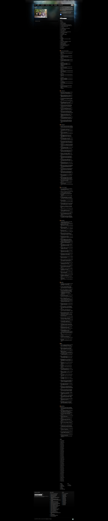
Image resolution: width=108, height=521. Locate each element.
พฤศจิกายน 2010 (62, 477)
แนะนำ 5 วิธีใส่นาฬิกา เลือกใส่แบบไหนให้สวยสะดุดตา (66, 374)
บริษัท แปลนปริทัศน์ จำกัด (53, 510)
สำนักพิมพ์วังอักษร (53, 514)
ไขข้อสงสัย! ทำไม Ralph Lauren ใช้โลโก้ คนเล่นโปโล (66, 362)
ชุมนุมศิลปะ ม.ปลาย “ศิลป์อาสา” (64, 42)
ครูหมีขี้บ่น (62, 484)
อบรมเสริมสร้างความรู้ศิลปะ (64, 34)
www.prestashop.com (53, 496)
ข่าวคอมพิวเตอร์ (63, 124)
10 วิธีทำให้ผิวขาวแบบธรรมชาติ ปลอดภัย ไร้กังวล (66, 365)
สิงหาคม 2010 (62, 480)
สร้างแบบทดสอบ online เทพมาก (54, 511)
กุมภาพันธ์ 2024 (62, 448)
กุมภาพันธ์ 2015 (62, 457)
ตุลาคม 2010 (62, 478)
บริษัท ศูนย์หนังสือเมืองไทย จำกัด (54, 504)
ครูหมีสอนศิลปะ (62, 485)
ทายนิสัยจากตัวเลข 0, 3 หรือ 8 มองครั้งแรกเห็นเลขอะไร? (67, 277)
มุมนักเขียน (62, 282)
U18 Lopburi (62, 46)
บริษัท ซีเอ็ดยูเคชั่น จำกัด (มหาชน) (54, 501)
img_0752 (35, 7)
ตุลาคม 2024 (64, 497)
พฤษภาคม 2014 (62, 461)
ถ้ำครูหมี (61, 487)
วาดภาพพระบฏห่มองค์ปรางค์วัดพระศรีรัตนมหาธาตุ (66, 25)
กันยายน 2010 (62, 479)
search (68, 0)
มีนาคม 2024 (62, 447)
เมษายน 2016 (62, 454)
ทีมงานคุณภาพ (62, 48)
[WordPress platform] (73, 519)
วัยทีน (61, 343)
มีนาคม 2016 (62, 455)
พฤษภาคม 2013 (62, 470)
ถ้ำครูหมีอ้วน (62, 40)
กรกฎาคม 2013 (62, 468)
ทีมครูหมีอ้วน (62, 488)
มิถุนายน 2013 (62, 469)
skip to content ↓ (72, 0)
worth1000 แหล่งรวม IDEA (54, 495)
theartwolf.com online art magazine (65, 50)
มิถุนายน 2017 (62, 453)
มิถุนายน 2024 (62, 446)
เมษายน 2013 (62, 471)
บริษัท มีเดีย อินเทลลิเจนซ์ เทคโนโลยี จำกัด (55, 503)
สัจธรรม (61, 36)
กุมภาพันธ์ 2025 (62, 440)
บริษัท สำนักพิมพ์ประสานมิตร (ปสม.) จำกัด (55, 505)
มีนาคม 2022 (62, 449)
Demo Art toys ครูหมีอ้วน (63, 29)
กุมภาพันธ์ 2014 (62, 463)
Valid (69, 485)
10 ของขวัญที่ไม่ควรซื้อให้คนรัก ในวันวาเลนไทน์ (66, 377)
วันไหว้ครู (62, 35)
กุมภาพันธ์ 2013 (62, 472)
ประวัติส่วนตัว (65, 0)
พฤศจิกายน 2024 (62, 442)
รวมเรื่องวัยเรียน (62, 220)
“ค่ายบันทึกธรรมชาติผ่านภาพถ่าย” (64, 26)
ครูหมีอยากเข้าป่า (62, 486)
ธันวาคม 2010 (62, 476)
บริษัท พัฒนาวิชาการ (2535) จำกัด (54, 502)
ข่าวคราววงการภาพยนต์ (63, 187)
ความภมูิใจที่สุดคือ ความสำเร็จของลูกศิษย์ (65, 28)
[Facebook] (60, 14)
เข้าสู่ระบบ (69, 484)
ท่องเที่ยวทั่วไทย (62, 406)
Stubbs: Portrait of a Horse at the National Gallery (66, 74)
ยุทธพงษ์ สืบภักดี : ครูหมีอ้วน (40, 1)
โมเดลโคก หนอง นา (63, 47)
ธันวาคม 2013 (62, 464)
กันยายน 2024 (64, 498)
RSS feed (61, 10)
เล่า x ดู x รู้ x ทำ (62, 27)
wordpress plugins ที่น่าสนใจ (54, 494)
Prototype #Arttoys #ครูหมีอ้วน (64, 32)
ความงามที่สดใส (62, 33)
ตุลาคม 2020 (62, 450)
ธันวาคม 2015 (62, 456)
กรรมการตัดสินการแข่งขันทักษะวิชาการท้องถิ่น (66, 41)
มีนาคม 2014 (62, 462)
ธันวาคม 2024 (62, 441)
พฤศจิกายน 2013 (62, 465)
